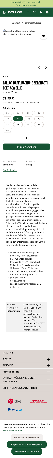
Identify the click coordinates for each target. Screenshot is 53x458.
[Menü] (28, 12)
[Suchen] (34, 12)
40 (7, 118)
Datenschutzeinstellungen (26, 437)
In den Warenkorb (26, 146)
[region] (26, 50)
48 (9, 130)
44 (7, 124)
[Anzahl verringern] (6, 138)
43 (39, 118)
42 (29, 118)
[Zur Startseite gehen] (13, 12)
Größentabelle (10, 170)
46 (28, 124)
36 (7, 113)
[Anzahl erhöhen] (47, 138)
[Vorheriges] (39, 67)
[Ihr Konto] (41, 12)
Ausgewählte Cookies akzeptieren (27, 444)
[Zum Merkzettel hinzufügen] (43, 36)
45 (18, 124)
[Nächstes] (46, 67)
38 (28, 113)
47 (39, 124)
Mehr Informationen (12, 430)
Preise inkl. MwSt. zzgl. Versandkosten (21, 102)
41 (18, 118)
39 (39, 113)
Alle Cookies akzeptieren (27, 451)
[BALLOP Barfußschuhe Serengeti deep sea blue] (26, 50)
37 (18, 113)
